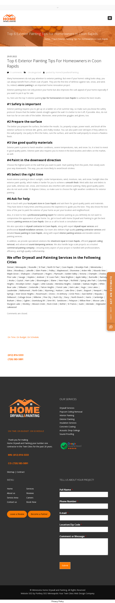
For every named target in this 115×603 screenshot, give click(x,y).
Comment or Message (73, 536)
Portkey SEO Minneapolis (47, 593)
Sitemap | (12, 364)
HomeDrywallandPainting (67, 72)
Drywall (37, 344)
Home (47, 39)
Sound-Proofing (67, 434)
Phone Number (69, 501)
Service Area (12, 497)
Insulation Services (68, 422)
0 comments (16, 72)
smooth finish (72, 182)
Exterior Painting (67, 419)
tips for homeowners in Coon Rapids (59, 98)
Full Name (66, 489)
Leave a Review (17, 514)
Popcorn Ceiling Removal (71, 411)
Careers (29, 497)
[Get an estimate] (111, 327)
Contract (21, 364)
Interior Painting (67, 415)
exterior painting (25, 85)
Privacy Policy (57, 601)
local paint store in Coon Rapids (42, 203)
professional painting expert (41, 215)
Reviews (30, 493)
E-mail (64, 513)
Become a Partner (39, 514)
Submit (65, 565)
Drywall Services (67, 408)
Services (30, 488)
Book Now (31, 502)
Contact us (12, 502)
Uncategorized (34, 72)
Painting (49, 344)
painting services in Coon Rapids (29, 221)
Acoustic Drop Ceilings (70, 430)
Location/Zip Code (71, 524)
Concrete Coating (67, 426)
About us (11, 493)
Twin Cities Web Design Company (79, 593)
